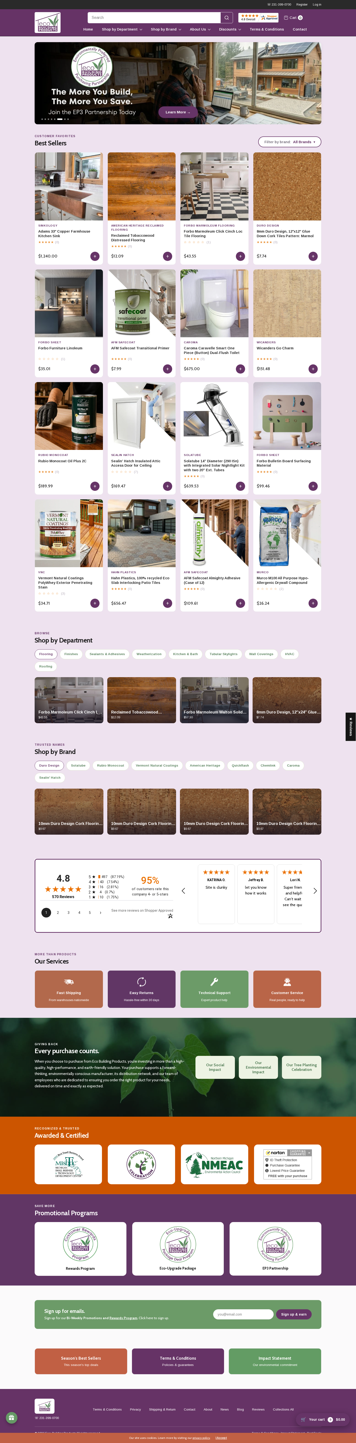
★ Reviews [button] (351, 726)
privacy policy (201, 1438)
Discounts (227, 29)
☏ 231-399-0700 (279, 4)
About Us (198, 29)
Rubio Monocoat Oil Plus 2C (62, 461)
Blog (240, 1409)
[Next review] (315, 891)
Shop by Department (120, 29)
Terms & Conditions (267, 29)
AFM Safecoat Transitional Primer (140, 348)
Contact (300, 29)
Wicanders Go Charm (275, 348)
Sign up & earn (294, 1314)
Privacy (135, 1409)
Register (302, 4)
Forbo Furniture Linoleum (60, 348)
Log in (317, 4)
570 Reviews (63, 896)
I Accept (221, 1437)
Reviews (258, 1409)
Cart (295, 18)
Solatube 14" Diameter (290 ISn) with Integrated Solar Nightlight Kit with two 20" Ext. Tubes (214, 465)
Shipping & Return (162, 1409)
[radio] (107, 876)
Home (88, 29)
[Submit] (226, 18)
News (225, 1409)
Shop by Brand (164, 29)
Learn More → (154, 112)
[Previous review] (183, 891)
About (208, 1409)
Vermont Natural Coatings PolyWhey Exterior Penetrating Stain (65, 582)
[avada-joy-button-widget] (11, 1418)
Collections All (283, 1409)
